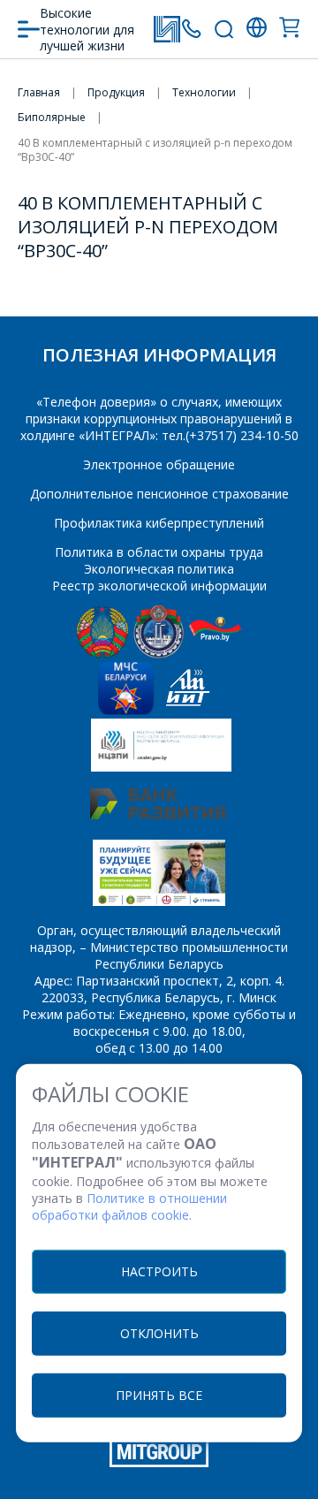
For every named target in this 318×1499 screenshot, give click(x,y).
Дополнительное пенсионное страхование (159, 493)
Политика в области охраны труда (159, 552)
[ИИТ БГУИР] (188, 710)
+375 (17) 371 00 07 (191, 29)
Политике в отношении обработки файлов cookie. (129, 1206)
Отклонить (159, 1332)
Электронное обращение (159, 464)
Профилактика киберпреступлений (159, 522)
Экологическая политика (159, 568)
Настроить (159, 1270)
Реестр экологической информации (159, 585)
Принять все (159, 1394)
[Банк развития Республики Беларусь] (157, 814)
